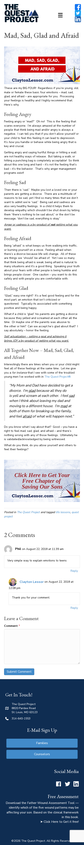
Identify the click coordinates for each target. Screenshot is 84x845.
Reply (74, 571)
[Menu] (60, 15)
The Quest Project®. (57, 377)
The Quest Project (28, 512)
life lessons (63, 512)
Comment (12, 626)
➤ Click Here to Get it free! (59, 822)
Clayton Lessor (32, 582)
